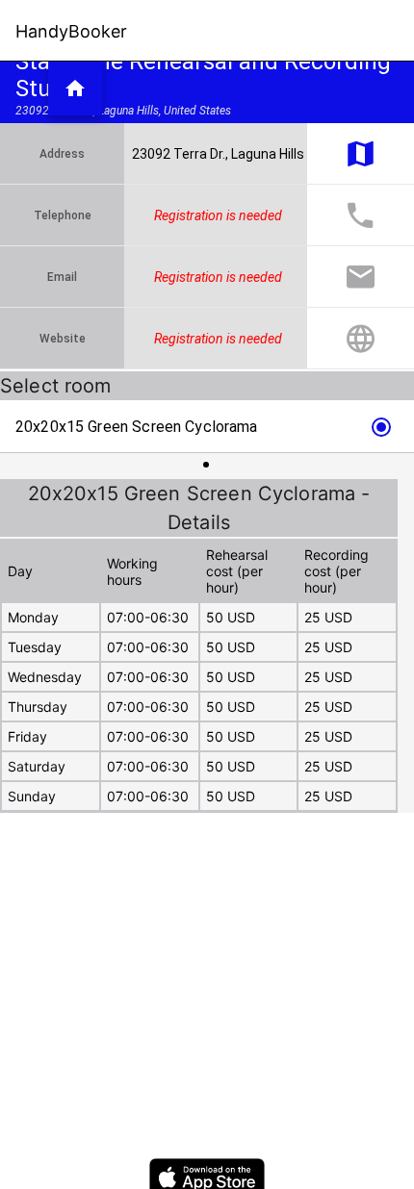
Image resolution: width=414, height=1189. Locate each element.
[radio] (207, 427)
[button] (75, 88)
